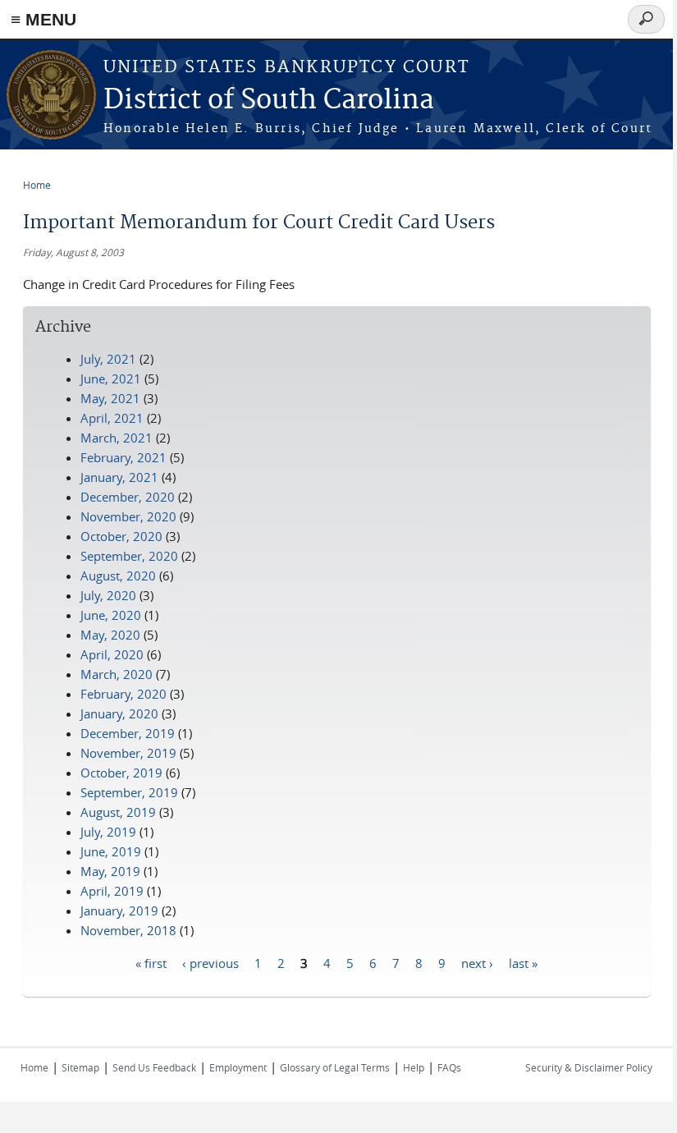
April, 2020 (112, 654)
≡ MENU (43, 19)
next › (477, 962)
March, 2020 (116, 674)
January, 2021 (119, 477)
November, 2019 (128, 753)
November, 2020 (128, 516)
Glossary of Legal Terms (335, 1067)
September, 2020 (129, 556)
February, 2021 (123, 457)
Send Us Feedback (154, 1067)
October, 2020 (121, 536)
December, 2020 (127, 497)
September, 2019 (129, 792)
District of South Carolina (268, 100)
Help (413, 1067)
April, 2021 (112, 418)
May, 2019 (110, 871)
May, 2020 (110, 634)
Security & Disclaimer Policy (588, 1067)
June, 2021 (110, 378)
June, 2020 (110, 615)
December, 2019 (127, 733)
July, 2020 (108, 595)
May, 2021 (110, 398)
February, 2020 (123, 694)
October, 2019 (121, 772)
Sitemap (80, 1067)
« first (151, 962)
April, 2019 (112, 891)
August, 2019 (118, 812)
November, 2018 (128, 930)
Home (37, 184)
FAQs (449, 1067)
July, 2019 (108, 831)
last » (523, 962)
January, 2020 (119, 713)
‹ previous (210, 962)
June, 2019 (110, 851)
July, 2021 (108, 359)
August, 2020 (118, 575)
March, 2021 (116, 437)
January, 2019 (119, 910)
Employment (238, 1067)
